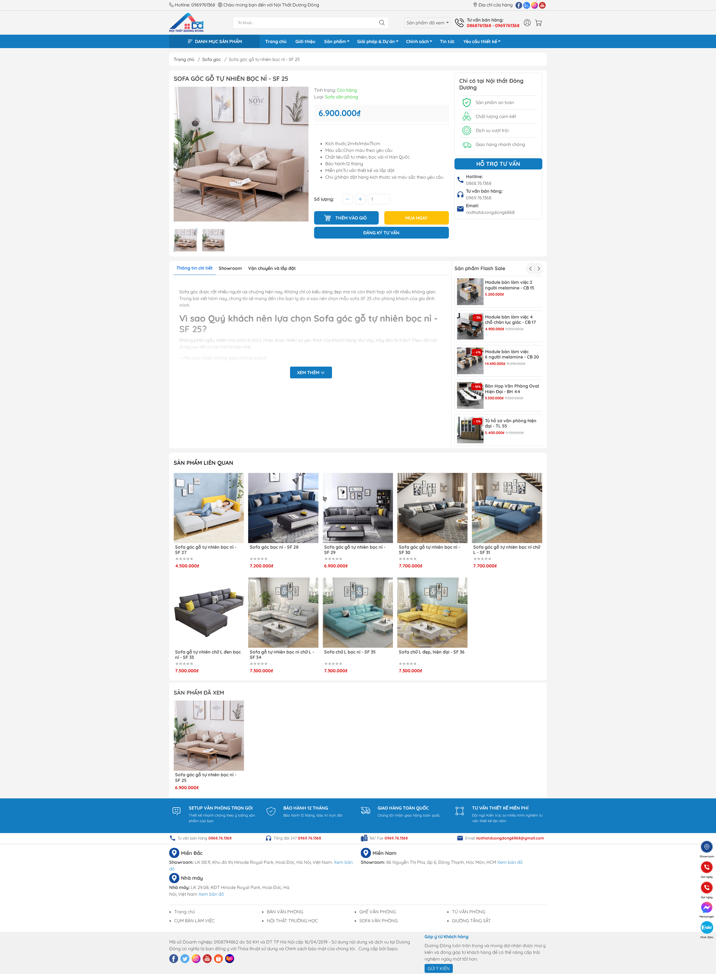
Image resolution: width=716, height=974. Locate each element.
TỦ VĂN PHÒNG (468, 911)
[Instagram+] (534, 5)
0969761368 (203, 5)
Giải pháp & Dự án (376, 41)
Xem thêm (309, 372)
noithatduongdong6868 (490, 212)
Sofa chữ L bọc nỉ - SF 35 (424, 652)
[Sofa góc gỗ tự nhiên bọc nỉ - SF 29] (432, 508)
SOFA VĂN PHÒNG (378, 920)
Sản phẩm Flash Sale (479, 268)
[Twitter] (184, 958)
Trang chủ (275, 41)
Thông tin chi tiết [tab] (194, 268)
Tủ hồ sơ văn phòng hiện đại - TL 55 (510, 423)
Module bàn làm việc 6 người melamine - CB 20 (512, 354)
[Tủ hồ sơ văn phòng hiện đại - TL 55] (470, 430)
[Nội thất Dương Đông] (186, 22)
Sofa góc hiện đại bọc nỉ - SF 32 (208, 652)
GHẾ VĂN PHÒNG (377, 911)
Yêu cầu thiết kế (480, 41)
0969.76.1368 (478, 198)
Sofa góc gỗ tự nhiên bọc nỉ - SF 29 (429, 549)
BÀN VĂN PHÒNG (285, 911)
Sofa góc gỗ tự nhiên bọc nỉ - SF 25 (205, 777)
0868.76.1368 (478, 183)
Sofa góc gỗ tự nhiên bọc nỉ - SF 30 (503, 549)
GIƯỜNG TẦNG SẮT (471, 920)
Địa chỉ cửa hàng (496, 5)
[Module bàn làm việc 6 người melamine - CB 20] (470, 361)
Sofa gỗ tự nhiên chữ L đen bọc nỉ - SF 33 (282, 654)
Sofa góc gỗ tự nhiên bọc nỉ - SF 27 (280, 549)
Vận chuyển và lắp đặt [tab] (272, 268)
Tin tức (447, 41)
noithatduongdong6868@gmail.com (510, 838)
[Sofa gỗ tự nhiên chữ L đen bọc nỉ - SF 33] (283, 612)
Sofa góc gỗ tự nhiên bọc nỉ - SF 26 (205, 549)
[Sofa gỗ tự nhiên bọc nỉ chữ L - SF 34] (358, 612)
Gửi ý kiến (439, 968)
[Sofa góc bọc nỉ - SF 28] (358, 508)
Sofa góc (211, 59)
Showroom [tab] (230, 268)
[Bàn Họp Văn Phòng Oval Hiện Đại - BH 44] (470, 395)
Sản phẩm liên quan (203, 462)
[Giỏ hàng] (540, 22)
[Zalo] (526, 5)
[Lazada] (229, 958)
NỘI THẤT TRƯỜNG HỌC (292, 920)
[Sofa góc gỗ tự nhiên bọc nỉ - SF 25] (209, 736)
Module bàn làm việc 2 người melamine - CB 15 (509, 285)
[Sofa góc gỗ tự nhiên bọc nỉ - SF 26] (209, 508)
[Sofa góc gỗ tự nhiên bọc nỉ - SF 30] (507, 508)
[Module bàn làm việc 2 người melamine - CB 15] (470, 291)
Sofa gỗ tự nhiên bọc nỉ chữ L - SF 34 (356, 654)
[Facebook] (518, 5)
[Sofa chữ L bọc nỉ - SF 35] (432, 612)
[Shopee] (218, 958)
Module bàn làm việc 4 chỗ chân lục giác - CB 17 (510, 319)
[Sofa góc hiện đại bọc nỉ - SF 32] (209, 612)
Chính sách (417, 41)
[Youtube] (542, 5)
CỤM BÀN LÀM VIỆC (194, 920)
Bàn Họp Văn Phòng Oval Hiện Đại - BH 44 (512, 388)
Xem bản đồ (510, 862)
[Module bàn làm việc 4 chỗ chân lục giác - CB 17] (470, 326)
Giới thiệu (305, 41)
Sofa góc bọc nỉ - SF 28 (348, 547)
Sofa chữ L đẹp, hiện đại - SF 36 (506, 652)
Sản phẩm (335, 41)
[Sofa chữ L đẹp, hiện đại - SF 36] (507, 612)
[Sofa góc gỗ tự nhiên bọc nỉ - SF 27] (283, 508)
